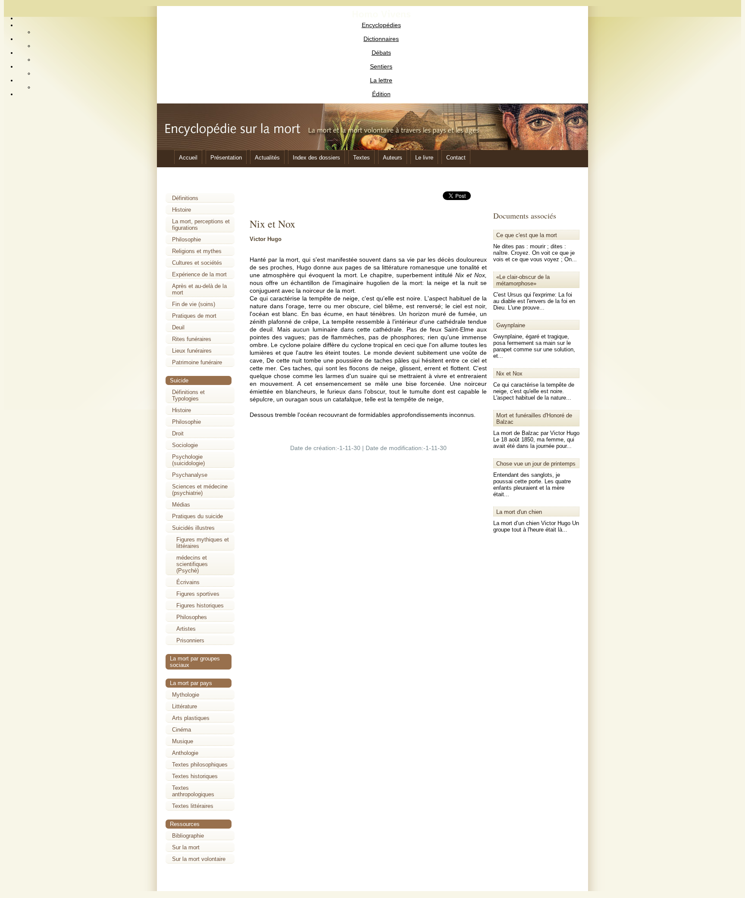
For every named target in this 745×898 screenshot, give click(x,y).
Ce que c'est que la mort (526, 235)
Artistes (186, 629)
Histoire (181, 210)
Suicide (179, 380)
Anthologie (185, 753)
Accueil (188, 157)
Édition (381, 94)
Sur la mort (186, 847)
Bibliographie (188, 835)
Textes (361, 157)
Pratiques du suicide (197, 516)
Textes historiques (195, 776)
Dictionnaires (381, 38)
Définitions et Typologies (188, 395)
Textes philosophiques (200, 764)
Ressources (185, 824)
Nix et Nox (509, 373)
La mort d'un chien (519, 512)
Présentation (226, 157)
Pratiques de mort (194, 316)
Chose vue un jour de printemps (536, 463)
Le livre (424, 157)
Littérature (184, 706)
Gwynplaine (510, 325)
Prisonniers (190, 640)
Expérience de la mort (199, 274)
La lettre (381, 80)
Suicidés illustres (193, 528)
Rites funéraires (191, 339)
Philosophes (191, 617)
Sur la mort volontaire (198, 859)
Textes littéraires (192, 806)
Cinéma (181, 729)
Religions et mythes (197, 251)
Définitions (185, 198)
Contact (456, 157)
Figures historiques (200, 605)
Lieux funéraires (192, 350)
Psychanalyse (189, 475)
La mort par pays (191, 683)
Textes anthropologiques (193, 791)
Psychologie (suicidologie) (188, 460)
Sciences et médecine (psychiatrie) (200, 489)
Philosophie (186, 239)
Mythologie (185, 694)
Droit (178, 433)
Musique (182, 741)
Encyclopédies (381, 25)
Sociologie (185, 445)
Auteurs (392, 157)
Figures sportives (197, 594)
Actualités (267, 157)
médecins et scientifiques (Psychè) (192, 564)
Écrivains (188, 582)
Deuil (178, 327)
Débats (381, 52)
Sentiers (381, 66)
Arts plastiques (191, 718)
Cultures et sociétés (197, 263)
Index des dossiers (316, 157)
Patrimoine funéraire (197, 362)
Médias (181, 504)
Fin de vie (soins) (193, 304)
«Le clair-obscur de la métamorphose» (523, 280)
